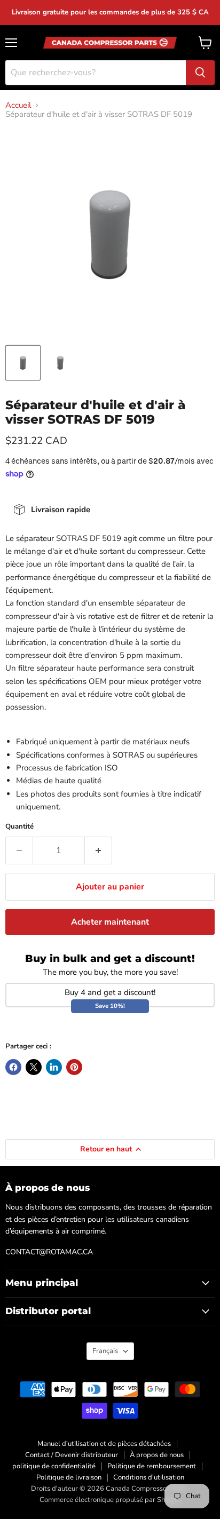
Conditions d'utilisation (148, 1477)
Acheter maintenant (110, 922)
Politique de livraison (68, 1477)
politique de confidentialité (54, 1466)
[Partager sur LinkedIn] (54, 1067)
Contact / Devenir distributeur (71, 1455)
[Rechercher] (200, 72)
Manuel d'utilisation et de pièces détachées (104, 1444)
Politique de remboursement (151, 1466)
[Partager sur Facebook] (13, 1067)
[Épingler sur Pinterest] (74, 1067)
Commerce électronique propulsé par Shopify (110, 1500)
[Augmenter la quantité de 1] (98, 850)
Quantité (19, 827)
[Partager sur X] (34, 1067)
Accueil (18, 105)
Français (105, 1351)
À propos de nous (157, 1455)
